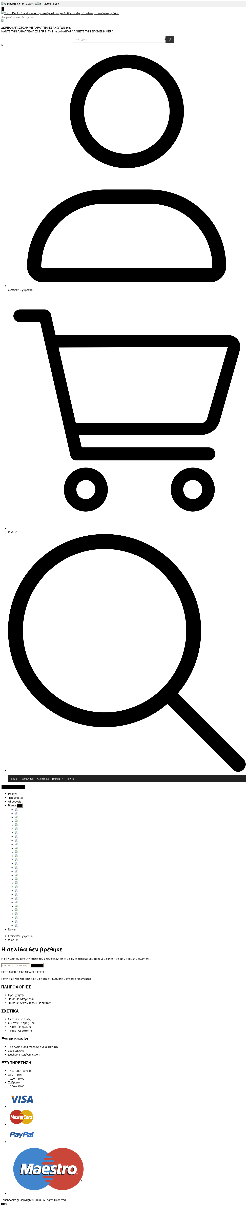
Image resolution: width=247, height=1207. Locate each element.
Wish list (13, 940)
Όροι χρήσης (16, 995)
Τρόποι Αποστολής (20, 1031)
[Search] (170, 39)
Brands (56, 778)
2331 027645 (16, 1051)
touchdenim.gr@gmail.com (24, 1054)
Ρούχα (13, 778)
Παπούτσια (27, 778)
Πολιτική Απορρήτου (21, 999)
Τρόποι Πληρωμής (20, 1027)
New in (70, 778)
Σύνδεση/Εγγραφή (20, 936)
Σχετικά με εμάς (19, 1019)
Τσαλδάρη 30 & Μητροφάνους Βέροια (33, 1047)
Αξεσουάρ (43, 778)
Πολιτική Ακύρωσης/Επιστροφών (29, 1003)
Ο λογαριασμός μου (21, 1023)
